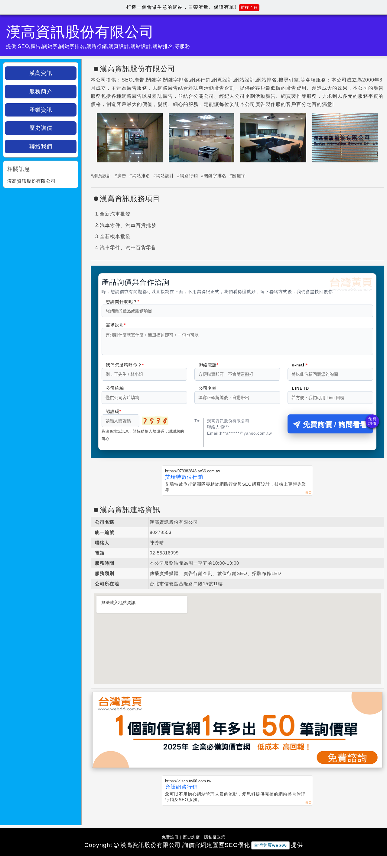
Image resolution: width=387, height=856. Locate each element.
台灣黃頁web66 (270, 845)
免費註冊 (170, 837)
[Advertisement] (40, 229)
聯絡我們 (40, 146)
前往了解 (249, 7)
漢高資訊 (40, 73)
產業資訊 (40, 110)
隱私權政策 (214, 837)
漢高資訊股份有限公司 (31, 181)
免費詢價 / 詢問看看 (335, 424)
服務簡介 (40, 91)
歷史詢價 (40, 128)
